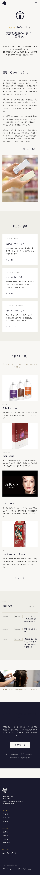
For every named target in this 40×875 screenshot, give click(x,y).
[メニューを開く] (36, 3)
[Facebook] (16, 853)
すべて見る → (33, 607)
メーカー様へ (6, 818)
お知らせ (5, 835)
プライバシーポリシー (8, 869)
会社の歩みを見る (30, 149)
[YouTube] (8, 853)
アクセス (5, 839)
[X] (12, 853)
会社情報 (5, 832)
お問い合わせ (20, 745)
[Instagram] (3, 853)
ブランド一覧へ (20, 578)
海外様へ (5, 821)
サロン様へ (5, 814)
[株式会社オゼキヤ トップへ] (4, 3)
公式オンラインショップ (24, 869)
